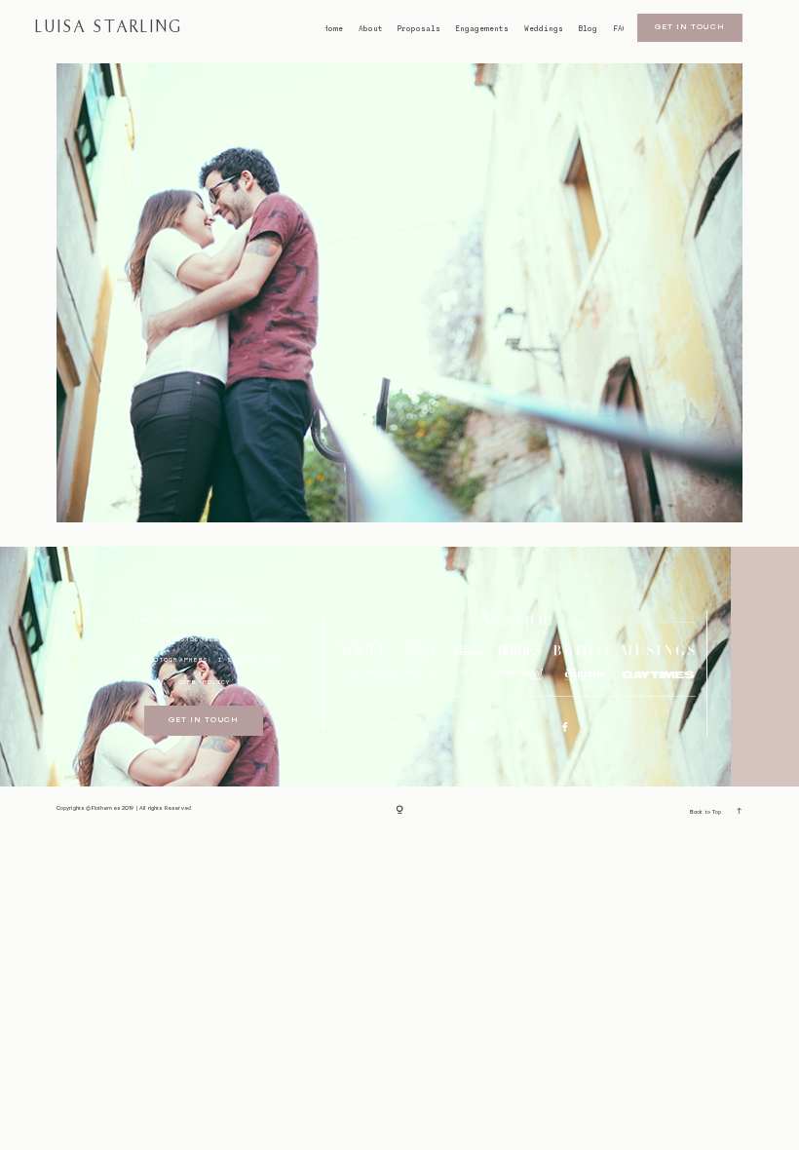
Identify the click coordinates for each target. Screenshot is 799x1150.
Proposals (419, 29)
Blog (587, 29)
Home (333, 29)
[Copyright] (399, 810)
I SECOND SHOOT (251, 659)
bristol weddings (205, 638)
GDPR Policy (204, 681)
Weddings (543, 29)
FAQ (620, 29)
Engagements (482, 29)
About (371, 29)
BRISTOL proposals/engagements (203, 619)
